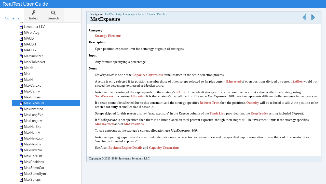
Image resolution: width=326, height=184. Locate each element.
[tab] (12, 15)
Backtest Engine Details (125, 148)
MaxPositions (134, 124)
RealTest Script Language (120, 14)
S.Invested (233, 81)
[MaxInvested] (313, 20)
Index (33, 18)
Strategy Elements (108, 36)
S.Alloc (297, 81)
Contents (12, 18)
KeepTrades (259, 113)
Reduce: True (209, 103)
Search (53, 18)
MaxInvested (104, 124)
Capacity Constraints (147, 75)
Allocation (137, 96)
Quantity (252, 103)
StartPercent (104, 96)
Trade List (217, 113)
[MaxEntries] (304, 20)
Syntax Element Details (151, 14)
